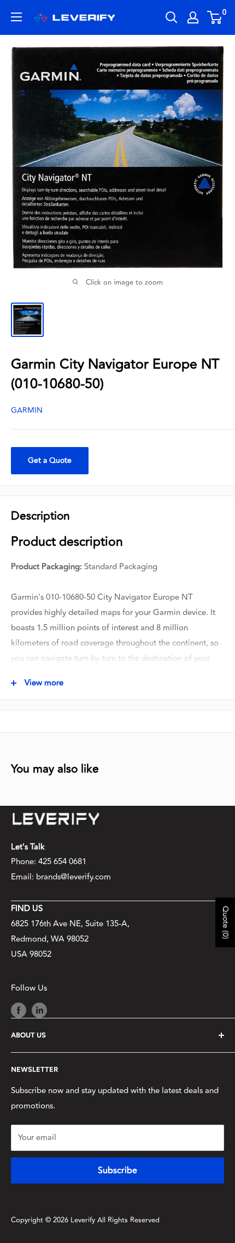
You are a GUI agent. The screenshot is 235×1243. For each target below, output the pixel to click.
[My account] (192, 17)
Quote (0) (225, 922)
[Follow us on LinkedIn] (39, 1010)
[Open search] (172, 17)
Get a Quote (50, 460)
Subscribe (117, 1170)
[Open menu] (16, 17)
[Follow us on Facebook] (18, 1010)
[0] (215, 17)
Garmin (27, 410)
